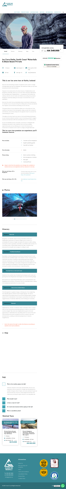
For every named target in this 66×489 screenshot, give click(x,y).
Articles (42, 12)
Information (49, 12)
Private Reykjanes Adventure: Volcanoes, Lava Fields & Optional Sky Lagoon (29, 433)
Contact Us (57, 12)
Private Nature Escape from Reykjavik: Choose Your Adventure (10, 432)
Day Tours (17, 12)
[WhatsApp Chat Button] (63, 486)
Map (27, 51)
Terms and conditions (23, 471)
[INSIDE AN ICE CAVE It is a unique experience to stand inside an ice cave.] (19, 205)
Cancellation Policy (22, 474)
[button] (51, 58)
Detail (5, 51)
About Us (20, 463)
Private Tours (25, 12)
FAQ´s (19, 469)
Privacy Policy (21, 476)
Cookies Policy (21, 478)
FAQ (33, 51)
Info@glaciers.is (9, 477)
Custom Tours (34, 12)
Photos (12, 51)
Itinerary (20, 51)
